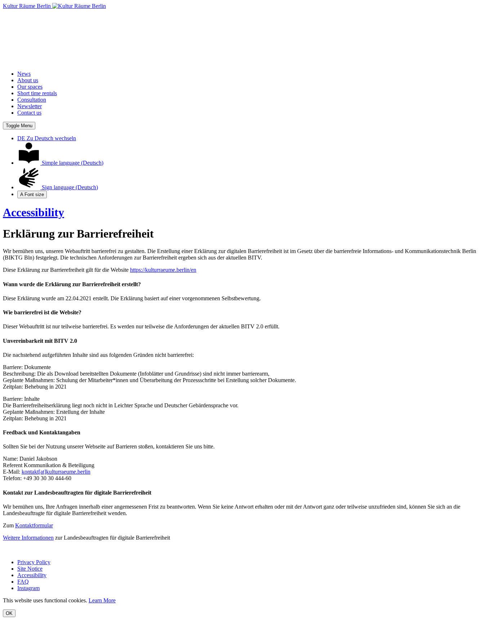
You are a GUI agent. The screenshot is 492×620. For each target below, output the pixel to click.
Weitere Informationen (28, 538)
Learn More (102, 600)
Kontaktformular (34, 525)
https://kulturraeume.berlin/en (163, 270)
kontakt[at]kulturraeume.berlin (56, 472)
